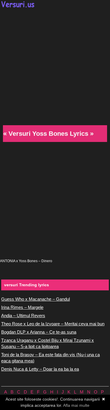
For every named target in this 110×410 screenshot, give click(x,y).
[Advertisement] (55, 66)
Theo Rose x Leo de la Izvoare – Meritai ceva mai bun (52, 323)
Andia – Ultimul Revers (23, 315)
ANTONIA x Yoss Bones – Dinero (26, 261)
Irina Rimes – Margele (22, 307)
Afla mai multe (76, 405)
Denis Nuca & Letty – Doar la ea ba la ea (40, 369)
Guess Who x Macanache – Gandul (35, 299)
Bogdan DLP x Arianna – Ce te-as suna (38, 331)
